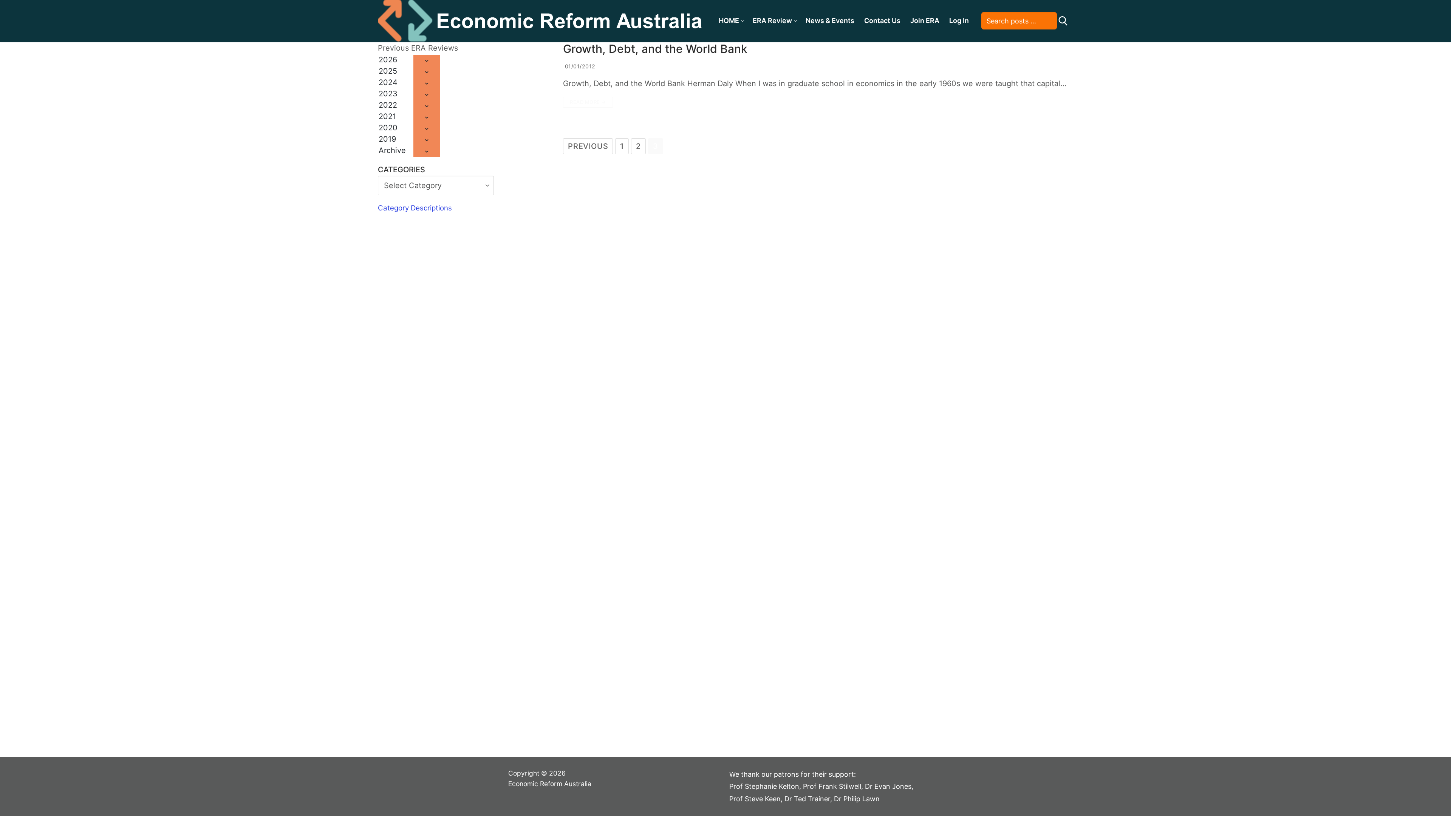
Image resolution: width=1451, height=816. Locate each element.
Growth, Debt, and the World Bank (655, 49)
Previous (588, 146)
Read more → (588, 102)
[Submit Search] (1063, 21)
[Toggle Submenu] (426, 60)
